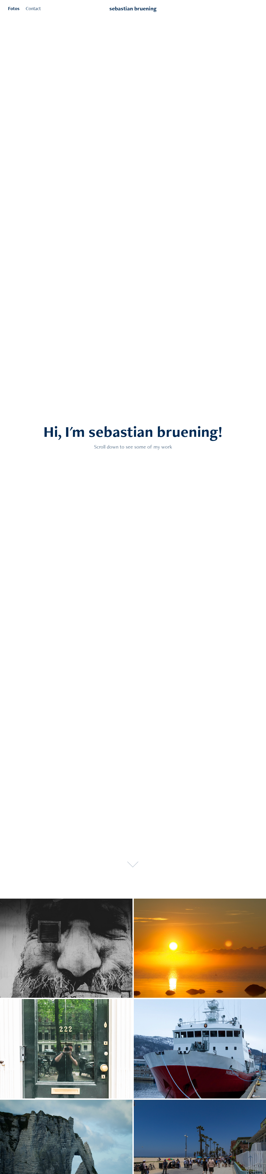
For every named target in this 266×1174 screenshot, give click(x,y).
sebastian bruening (133, 8)
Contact (33, 8)
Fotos (13, 8)
